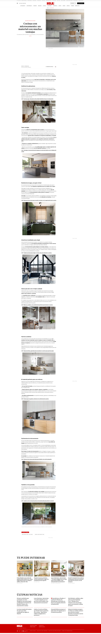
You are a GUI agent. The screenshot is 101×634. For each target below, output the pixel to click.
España (72, 3)
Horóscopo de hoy (80, 0)
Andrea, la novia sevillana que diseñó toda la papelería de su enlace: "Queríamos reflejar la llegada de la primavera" (41, 612)
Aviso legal (33, 630)
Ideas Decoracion (39, 534)
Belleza (39, 5)
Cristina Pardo (39, 0)
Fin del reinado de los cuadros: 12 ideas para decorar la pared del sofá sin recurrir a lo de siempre (76, 579)
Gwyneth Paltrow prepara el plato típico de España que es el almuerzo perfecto (58, 610)
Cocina (44, 5)
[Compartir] (55, 66)
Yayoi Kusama (34, 0)
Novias (68, 5)
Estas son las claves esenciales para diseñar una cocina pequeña (38, 459)
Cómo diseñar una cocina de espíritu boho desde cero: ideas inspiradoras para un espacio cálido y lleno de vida (25, 579)
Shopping (55, 5)
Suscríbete (80, 3)
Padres (72, 5)
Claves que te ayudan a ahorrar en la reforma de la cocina (36, 398)
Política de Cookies (42, 630)
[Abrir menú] (17, 3)
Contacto (41, 625)
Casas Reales (29, 5)
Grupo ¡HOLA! (42, 626)
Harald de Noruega (24, 0)
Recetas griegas (75, 0)
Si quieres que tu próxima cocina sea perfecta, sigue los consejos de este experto (41, 579)
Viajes (64, 5)
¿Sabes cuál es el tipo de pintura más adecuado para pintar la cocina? (39, 500)
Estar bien (49, 5)
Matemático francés (48, 0)
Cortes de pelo (54, 0)
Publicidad (32, 626)
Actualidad (22, 5)
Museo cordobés (63, 0)
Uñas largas (58, 0)
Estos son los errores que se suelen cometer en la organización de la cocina (40, 200)
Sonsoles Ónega (29, 0)
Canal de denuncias (67, 630)
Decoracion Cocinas (27, 534)
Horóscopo (77, 5)
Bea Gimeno (43, 0)
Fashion (34, 5)
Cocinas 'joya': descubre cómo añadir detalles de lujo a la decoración (38, 98)
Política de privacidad (55, 630)
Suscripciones (33, 625)
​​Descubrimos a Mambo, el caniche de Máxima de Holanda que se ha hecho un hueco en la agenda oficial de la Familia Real (58, 601)
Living (60, 5)
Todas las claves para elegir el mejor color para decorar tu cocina (38, 252)
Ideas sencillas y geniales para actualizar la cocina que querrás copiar (39, 350)
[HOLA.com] (50, 3)
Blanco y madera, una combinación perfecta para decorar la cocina (38, 304)
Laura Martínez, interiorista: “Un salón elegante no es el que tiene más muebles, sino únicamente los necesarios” (59, 579)
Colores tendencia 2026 (69, 0)
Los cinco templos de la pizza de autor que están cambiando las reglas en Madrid (24, 611)
